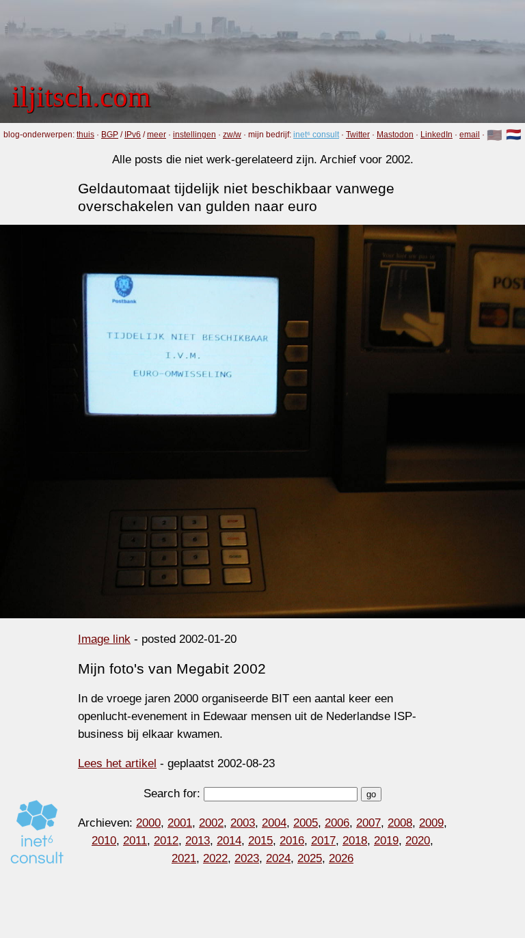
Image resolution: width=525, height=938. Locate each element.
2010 (104, 840)
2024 (278, 858)
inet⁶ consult (316, 134)
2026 (341, 858)
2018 (354, 840)
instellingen (194, 134)
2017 (323, 840)
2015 (260, 840)
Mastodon (395, 134)
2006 (337, 822)
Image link (104, 639)
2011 (135, 840)
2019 (386, 840)
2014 (229, 840)
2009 (431, 822)
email (469, 134)
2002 (211, 822)
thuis (85, 134)
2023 (246, 858)
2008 (400, 822)
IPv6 (132, 134)
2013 (197, 840)
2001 (179, 822)
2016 (292, 840)
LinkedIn (436, 134)
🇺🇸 (494, 135)
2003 (242, 822)
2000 (148, 822)
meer (156, 134)
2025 (309, 858)
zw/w (232, 134)
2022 (215, 858)
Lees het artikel (117, 763)
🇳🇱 (514, 135)
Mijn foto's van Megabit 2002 (172, 668)
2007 (368, 822)
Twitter (358, 134)
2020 (417, 840)
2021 (184, 858)
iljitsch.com (81, 96)
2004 (274, 822)
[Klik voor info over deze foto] (262, 421)
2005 (305, 822)
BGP (109, 134)
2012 (166, 840)
